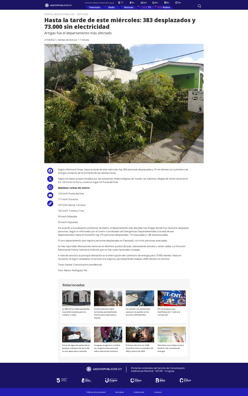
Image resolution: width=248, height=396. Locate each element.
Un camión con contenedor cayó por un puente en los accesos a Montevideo (138, 312)
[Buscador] (199, 6)
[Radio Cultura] (178, 3)
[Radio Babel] (167, 3)
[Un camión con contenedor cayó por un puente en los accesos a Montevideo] (140, 298)
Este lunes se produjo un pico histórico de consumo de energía (171, 348)
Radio (111, 7)
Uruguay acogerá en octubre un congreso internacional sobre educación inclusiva (107, 348)
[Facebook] (50, 172)
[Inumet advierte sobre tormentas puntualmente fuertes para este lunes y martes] (108, 298)
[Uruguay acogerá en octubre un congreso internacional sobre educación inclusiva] (108, 334)
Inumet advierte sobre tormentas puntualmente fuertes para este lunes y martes (105, 313)
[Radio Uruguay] (144, 3)
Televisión (94, 7)
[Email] (50, 196)
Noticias (128, 7)
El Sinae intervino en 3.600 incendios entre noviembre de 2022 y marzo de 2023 (139, 348)
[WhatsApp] (50, 188)
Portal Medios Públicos (59, 14)
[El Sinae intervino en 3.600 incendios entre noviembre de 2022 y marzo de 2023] (140, 334)
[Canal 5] (121, 3)
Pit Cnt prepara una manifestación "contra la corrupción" (169, 312)
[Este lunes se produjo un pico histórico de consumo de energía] (172, 334)
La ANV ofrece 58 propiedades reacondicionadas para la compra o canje (76, 312)
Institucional (139, 392)
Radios (166, 7)
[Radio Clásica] (155, 3)
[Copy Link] (50, 204)
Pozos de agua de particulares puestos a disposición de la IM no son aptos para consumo (76, 348)
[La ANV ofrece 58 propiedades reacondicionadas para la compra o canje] (76, 298)
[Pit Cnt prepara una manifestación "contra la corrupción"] (172, 298)
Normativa (119, 392)
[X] (50, 180)
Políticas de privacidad (95, 392)
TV (149, 7)
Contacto (158, 392)
